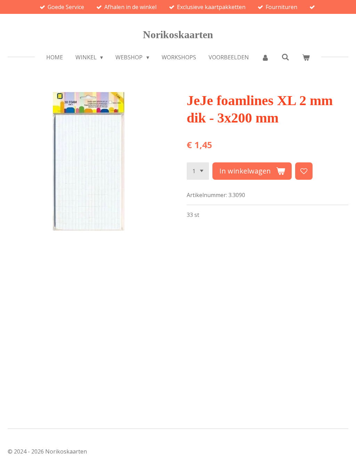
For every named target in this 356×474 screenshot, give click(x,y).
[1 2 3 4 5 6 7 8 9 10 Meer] (198, 171)
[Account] (265, 57)
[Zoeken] (285, 56)
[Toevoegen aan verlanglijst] (304, 171)
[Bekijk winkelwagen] (306, 57)
